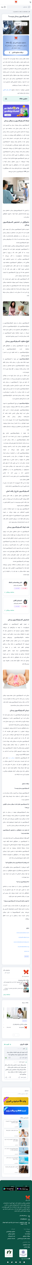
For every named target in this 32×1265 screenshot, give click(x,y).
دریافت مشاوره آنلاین (17, 53)
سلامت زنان (16, 11)
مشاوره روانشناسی (10, 1231)
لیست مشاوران (26, 1245)
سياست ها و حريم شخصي (23, 1238)
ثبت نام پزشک (11, 1236)
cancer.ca (26, 951)
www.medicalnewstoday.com (21, 942)
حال (29, 11)
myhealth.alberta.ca (24, 937)
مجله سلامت (25, 11)
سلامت (20, 11)
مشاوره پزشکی (11, 1234)
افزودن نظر (6, 1044)
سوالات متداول (26, 1236)
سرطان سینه (11, 758)
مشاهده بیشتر (6, 995)
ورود (2, 7)
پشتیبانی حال (6, 970)
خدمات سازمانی (11, 1238)
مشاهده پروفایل (10, 592)
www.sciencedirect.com (23, 933)
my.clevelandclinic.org (23, 947)
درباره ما (28, 1231)
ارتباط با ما (27, 1234)
